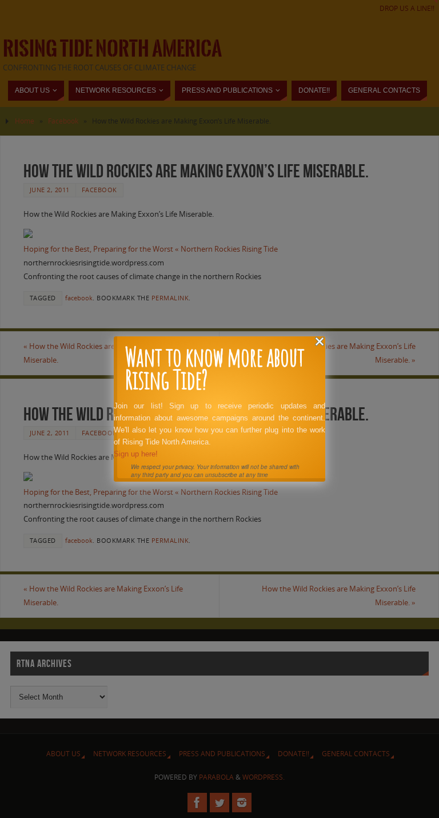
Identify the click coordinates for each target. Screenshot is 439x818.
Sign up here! (136, 454)
